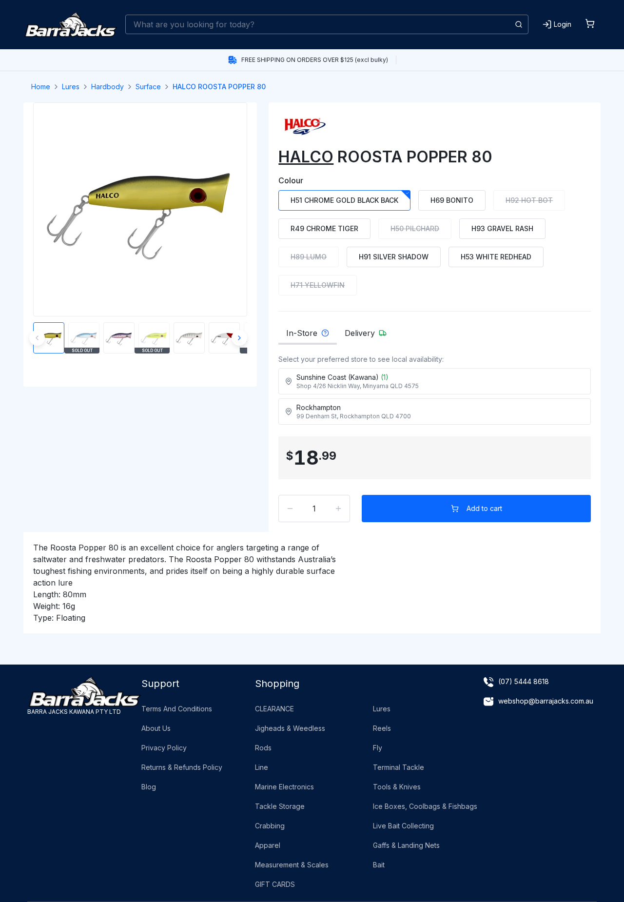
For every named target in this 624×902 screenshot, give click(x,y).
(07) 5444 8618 (523, 681)
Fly (377, 748)
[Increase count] (338, 508)
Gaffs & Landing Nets (406, 845)
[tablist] (434, 336)
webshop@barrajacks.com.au (545, 701)
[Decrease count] (290, 508)
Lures (70, 86)
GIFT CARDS (275, 884)
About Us (156, 728)
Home (40, 86)
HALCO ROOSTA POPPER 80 (219, 86)
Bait (379, 865)
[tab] (307, 336)
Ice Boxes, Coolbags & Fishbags (425, 806)
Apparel (267, 845)
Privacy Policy (164, 748)
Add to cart (484, 508)
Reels (382, 728)
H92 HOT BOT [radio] (529, 200)
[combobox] (326, 24)
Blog (148, 787)
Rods (263, 748)
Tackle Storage (280, 806)
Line (261, 767)
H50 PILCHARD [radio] (414, 228)
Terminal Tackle (398, 767)
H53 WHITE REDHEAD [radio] (496, 257)
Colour (290, 180)
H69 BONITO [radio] (451, 200)
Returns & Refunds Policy (181, 767)
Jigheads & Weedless (290, 728)
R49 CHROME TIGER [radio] (324, 228)
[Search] (519, 24)
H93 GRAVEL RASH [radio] (502, 228)
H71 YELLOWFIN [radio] (318, 285)
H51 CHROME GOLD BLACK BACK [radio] (344, 200)
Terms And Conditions (176, 709)
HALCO (305, 156)
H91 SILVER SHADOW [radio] (394, 257)
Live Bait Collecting (403, 826)
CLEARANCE (274, 709)
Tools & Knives (397, 787)
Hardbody (107, 86)
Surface (148, 86)
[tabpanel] (434, 392)
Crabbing (270, 826)
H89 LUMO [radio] (309, 257)
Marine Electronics (284, 787)
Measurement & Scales (292, 865)
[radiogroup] (434, 242)
